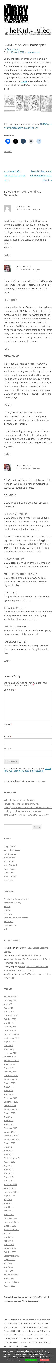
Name (8, 724)
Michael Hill (9, 861)
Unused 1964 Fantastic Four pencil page (14, 175)
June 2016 (8, 1086)
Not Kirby (8, 921)
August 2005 (9, 1285)
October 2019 (10, 1019)
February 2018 (10, 1053)
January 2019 (10, 1030)
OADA (24, 81)
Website (8, 748)
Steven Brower (10, 876)
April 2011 (8, 1210)
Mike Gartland (10, 865)
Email (7, 736)
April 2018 (8, 1045)
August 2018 (9, 1041)
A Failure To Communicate (16, 899)
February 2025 (10, 1000)
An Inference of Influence (29, 955)
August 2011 (9, 1195)
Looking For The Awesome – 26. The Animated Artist (28, 807)
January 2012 (10, 1188)
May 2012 (8, 1173)
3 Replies (8, 151)
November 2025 (11, 996)
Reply (6, 254)
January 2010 (10, 1248)
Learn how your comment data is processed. (27, 769)
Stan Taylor (9, 872)
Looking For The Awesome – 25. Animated (23, 811)
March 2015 (9, 1124)
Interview (8, 914)
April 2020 (8, 1007)
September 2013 (11, 1139)
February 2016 (10, 1098)
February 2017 (10, 1071)
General (7, 910)
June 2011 (8, 1203)
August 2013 (9, 1143)
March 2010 (9, 1244)
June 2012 (8, 1169)
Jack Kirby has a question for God (19, 800)
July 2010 (8, 1233)
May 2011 (8, 1207)
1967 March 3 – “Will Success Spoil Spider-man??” (26, 815)
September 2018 (11, 1037)
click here (41, 781)
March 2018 (9, 1049)
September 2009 (11, 1255)
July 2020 (8, 1004)
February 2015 (10, 1128)
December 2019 (11, 1015)
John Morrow (10, 857)
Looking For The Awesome (16, 917)
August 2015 (9, 1113)
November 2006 (11, 1274)
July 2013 (8, 1146)
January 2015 (10, 1131)
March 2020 (9, 1011)
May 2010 (8, 1237)
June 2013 (8, 1150)
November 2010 (11, 1222)
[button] (9, 103)
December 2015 (11, 1101)
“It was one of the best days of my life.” (21, 803)
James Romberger (12, 850)
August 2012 (9, 1161)
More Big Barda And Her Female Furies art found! (41, 175)
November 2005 (11, 1282)
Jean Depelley (10, 853)
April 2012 (8, 1176)
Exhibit (7, 906)
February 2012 (10, 1184)
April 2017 (8, 1068)
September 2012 (11, 1158)
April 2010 (8, 1240)
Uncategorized (33, 52)
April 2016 (8, 1094)
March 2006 (9, 1278)
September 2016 (11, 1079)
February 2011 (10, 1218)
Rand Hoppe (13, 49)
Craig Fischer (9, 846)
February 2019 (10, 1026)
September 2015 (11, 1109)
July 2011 (8, 1199)
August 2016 (9, 1083)
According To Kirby (12, 902)
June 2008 (8, 1267)
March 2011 (9, 1214)
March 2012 (9, 1180)
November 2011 (11, 1192)
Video (6, 929)
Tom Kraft (8, 880)
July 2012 (8, 1165)
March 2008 (9, 1270)
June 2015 (8, 1120)
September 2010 (11, 1229)
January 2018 (10, 1056)
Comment (10, 689)
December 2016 (11, 1075)
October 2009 (10, 1252)
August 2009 (9, 1259)
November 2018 (11, 1034)
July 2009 (8, 1263)
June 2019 (8, 1022)
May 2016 (8, 1090)
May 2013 (8, 1154)
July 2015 (8, 1116)
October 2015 (10, 1105)
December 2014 (11, 1135)
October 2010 (10, 1225)
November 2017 (11, 1060)
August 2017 (9, 1064)
